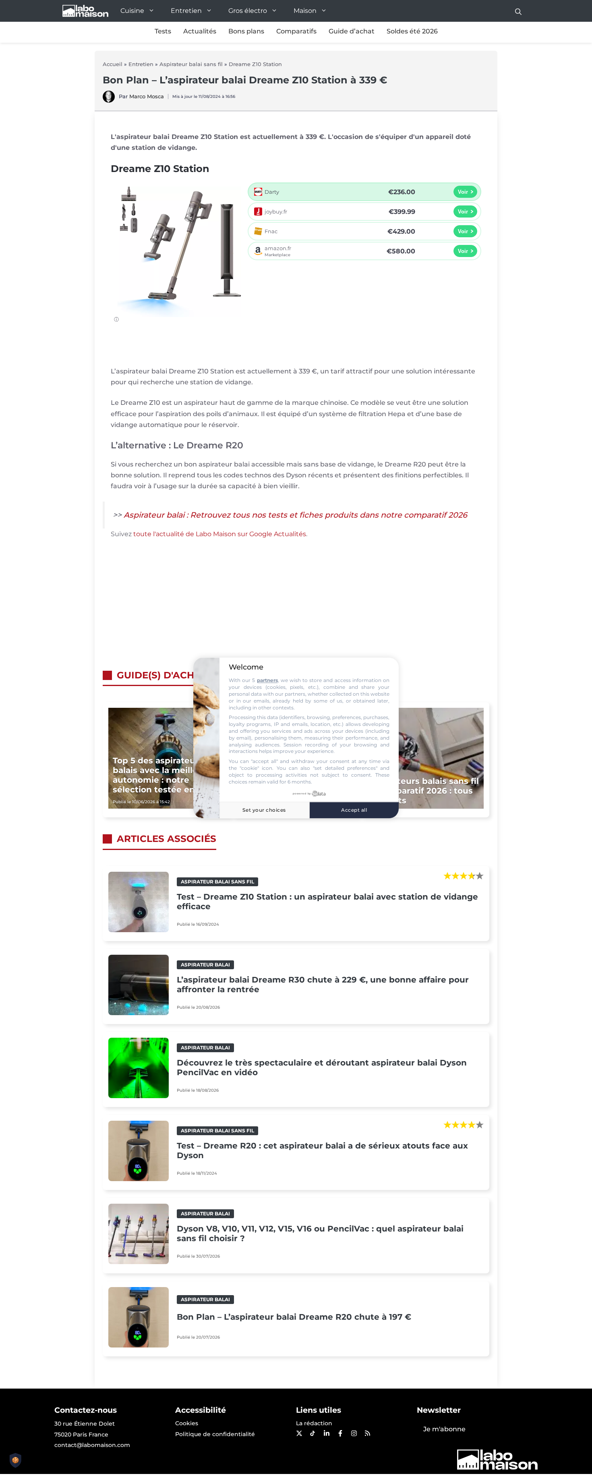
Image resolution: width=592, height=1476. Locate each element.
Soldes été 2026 (412, 31)
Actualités (199, 31)
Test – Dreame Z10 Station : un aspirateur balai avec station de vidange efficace (327, 901)
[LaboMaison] (85, 11)
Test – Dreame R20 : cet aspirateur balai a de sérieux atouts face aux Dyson (322, 1150)
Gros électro (247, 11)
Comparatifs (296, 31)
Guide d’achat (352, 31)
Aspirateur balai (205, 965)
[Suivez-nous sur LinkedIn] (326, 1433)
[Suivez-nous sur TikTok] (312, 1433)
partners (267, 681)
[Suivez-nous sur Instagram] (353, 1433)
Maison (305, 11)
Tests (163, 31)
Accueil (112, 64)
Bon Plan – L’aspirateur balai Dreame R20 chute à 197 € (294, 1317)
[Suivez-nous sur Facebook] (340, 1433)
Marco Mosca (146, 96)
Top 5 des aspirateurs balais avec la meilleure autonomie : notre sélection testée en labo (164, 775)
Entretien (186, 11)
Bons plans (246, 31)
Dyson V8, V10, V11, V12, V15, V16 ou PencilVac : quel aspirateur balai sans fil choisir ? (320, 1233)
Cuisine (132, 11)
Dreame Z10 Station (255, 64)
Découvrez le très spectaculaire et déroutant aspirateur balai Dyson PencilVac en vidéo (322, 1067)
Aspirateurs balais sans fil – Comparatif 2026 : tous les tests (425, 790)
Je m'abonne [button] (444, 1429)
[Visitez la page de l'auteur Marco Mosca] (109, 100)
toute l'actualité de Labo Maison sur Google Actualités (219, 534)
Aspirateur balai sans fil (191, 64)
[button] (518, 11)
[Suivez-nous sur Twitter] (299, 1433)
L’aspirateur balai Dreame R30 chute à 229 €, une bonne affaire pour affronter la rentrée (323, 984)
